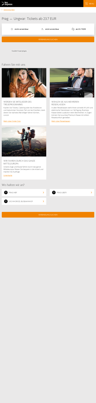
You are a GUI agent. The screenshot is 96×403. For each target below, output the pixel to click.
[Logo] (7, 4)
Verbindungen (9, 10)
